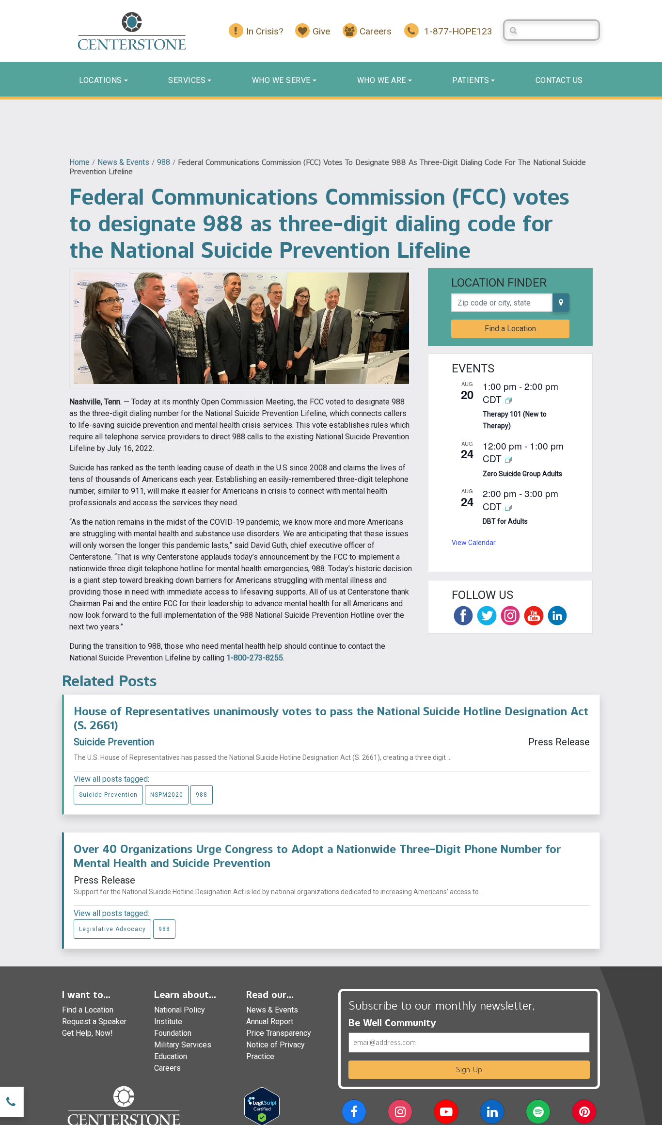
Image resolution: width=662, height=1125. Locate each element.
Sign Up (469, 1069)
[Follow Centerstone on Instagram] (510, 615)
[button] (354, 1113)
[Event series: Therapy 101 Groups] (508, 399)
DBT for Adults (505, 521)
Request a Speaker (94, 1021)
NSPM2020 (166, 794)
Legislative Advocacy (112, 929)
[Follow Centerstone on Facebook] (463, 615)
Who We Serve (281, 80)
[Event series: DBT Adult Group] (508, 507)
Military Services (182, 1044)
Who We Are (381, 80)
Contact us (559, 80)
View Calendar (474, 542)
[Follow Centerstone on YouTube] (533, 615)
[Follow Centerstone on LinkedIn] (557, 615)
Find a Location (510, 328)
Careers (167, 1068)
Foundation (172, 1033)
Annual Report (269, 1021)
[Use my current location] (560, 302)
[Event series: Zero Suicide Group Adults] (508, 459)
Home (79, 162)
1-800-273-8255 (254, 657)
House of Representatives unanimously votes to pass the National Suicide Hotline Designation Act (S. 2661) (331, 718)
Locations (100, 80)
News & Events (123, 162)
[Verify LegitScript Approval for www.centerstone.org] (262, 1105)
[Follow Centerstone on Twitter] (486, 615)
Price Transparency (278, 1033)
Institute (168, 1021)
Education (170, 1056)
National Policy (179, 1009)
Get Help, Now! (87, 1033)
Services (186, 80)
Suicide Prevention (114, 742)
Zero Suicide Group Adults (522, 474)
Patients (470, 80)
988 (163, 162)
